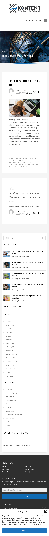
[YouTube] (36, 20)
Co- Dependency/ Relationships (18, 162)
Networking (12, 95)
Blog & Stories (29, 469)
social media (22, 166)
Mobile (8, 404)
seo (16, 166)
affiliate (21, 158)
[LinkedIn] (40, 20)
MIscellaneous (11, 400)
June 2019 (9, 336)
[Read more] (12, 153)
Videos (8, 426)
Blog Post (9, 389)
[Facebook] (26, 20)
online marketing (32, 164)
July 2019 (9, 332)
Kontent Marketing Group (16, 433)
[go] (43, 238)
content (32, 162)
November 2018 (11, 354)
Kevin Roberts (21, 90)
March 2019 (10, 343)
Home (3, 52)
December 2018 (11, 351)
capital (21, 160)
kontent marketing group (17, 164)
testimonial (9, 422)
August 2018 (10, 365)
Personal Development (14, 415)
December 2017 (11, 369)
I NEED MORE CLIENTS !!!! (24, 83)
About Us (27, 466)
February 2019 (10, 347)
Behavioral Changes (31, 158)
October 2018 (10, 358)
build (10, 160)
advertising (14, 158)
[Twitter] (29, 20)
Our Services (6, 469)
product (11, 166)
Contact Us (5, 472)
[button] (45, 511)
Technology (10, 418)
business (15, 160)
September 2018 (11, 361)
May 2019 (9, 340)
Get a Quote (28, 472)
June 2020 (9, 329)
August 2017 (10, 372)
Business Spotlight (12, 393)
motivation (28, 215)
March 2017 (10, 376)
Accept (24, 531)
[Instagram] (33, 20)
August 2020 (10, 325)
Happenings (28, 94)
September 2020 (11, 321)
